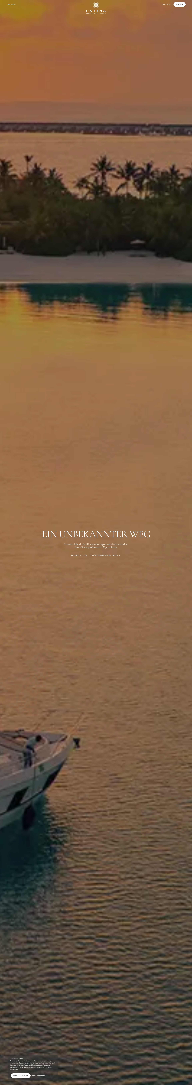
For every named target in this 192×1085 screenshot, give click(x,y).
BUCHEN (179, 4)
